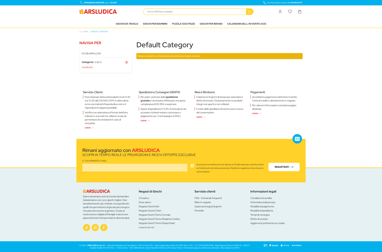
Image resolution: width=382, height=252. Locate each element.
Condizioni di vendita (261, 198)
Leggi (88, 128)
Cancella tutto (87, 67)
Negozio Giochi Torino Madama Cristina (159, 219)
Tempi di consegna (260, 214)
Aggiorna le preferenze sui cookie (267, 223)
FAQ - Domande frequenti (208, 198)
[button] (105, 43)
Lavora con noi (146, 227)
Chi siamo (144, 198)
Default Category (99, 31)
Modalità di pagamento (262, 206)
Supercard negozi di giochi (208, 206)
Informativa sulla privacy (262, 202)
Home (85, 31)
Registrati (282, 166)
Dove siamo (145, 202)
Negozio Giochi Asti (149, 206)
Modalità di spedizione (261, 210)
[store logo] (98, 11)
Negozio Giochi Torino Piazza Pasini (157, 223)
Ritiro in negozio (203, 202)
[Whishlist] (290, 11)
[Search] (250, 11)
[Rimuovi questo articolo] (126, 62)
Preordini (199, 210)
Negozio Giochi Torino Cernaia (154, 214)
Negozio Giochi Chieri (150, 210)
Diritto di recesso (259, 219)
